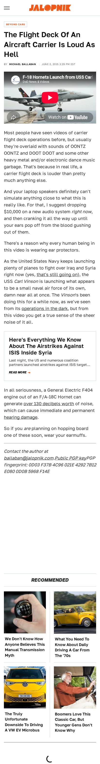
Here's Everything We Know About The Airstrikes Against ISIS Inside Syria (46, 346)
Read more (18, 372)
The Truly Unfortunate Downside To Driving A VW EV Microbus (24, 722)
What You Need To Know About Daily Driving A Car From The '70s (72, 647)
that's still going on (57, 274)
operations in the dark (45, 308)
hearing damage (20, 417)
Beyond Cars (15, 24)
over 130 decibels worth (49, 403)
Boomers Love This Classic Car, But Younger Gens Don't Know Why (73, 722)
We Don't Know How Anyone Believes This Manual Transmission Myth (25, 647)
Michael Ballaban (22, 64)
